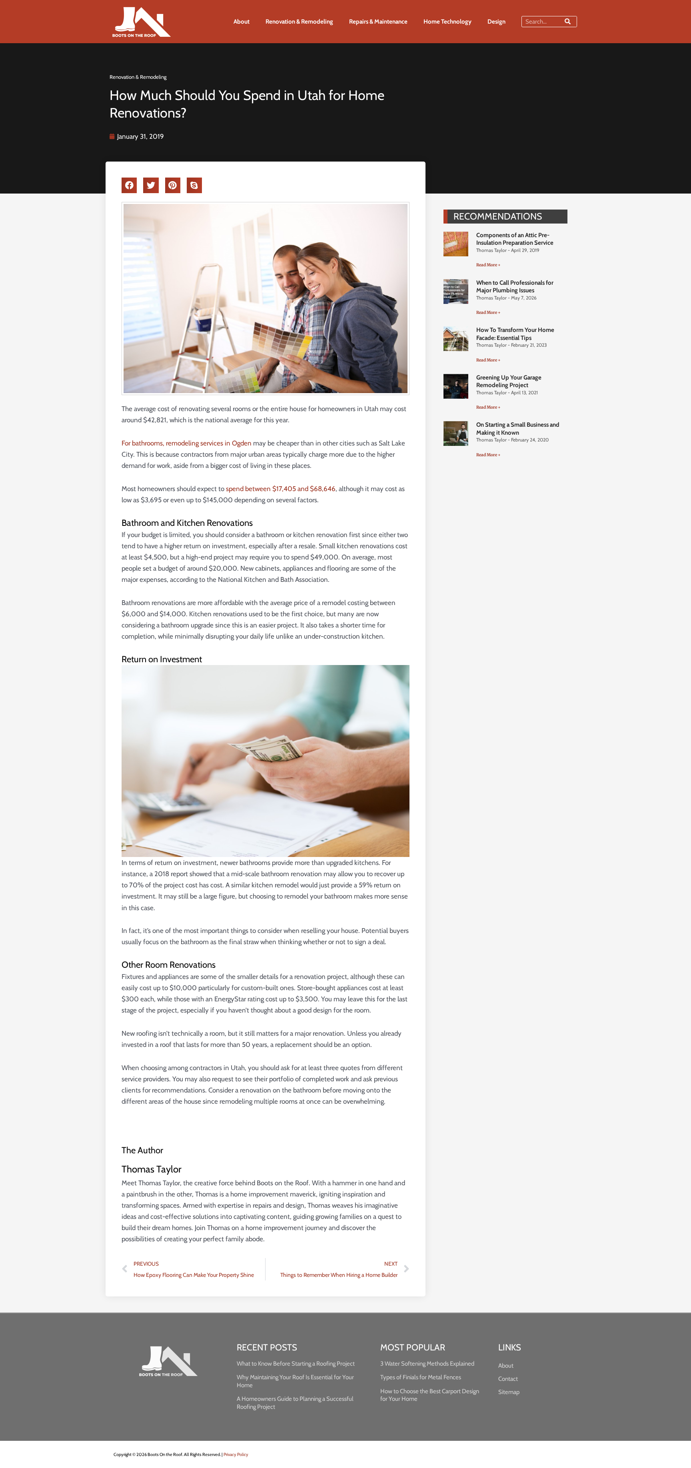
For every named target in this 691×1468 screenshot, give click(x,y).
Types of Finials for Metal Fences (420, 1377)
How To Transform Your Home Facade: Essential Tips (515, 334)
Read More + (488, 265)
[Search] (568, 21)
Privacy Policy (236, 1454)
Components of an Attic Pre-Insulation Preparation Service (514, 239)
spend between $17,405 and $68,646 (281, 489)
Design (496, 21)
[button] (129, 186)
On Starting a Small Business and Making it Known (517, 428)
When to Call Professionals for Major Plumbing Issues (514, 286)
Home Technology (447, 21)
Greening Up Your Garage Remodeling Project (508, 381)
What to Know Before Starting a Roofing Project (296, 1363)
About (242, 21)
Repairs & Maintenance (378, 21)
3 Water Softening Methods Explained (427, 1363)
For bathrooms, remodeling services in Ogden (187, 443)
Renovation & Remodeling (299, 21)
